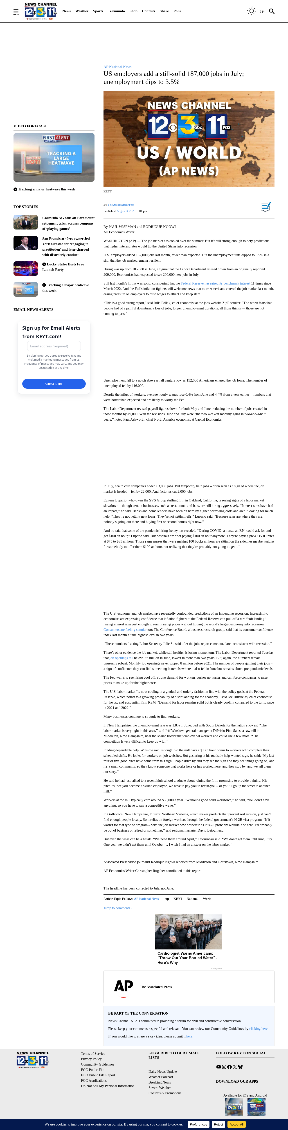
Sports (98, 11)
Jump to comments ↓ (118, 908)
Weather (81, 11)
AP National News (146, 898)
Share (164, 11)
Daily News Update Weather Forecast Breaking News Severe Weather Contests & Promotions (164, 1082)
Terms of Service (93, 1053)
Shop (133, 11)
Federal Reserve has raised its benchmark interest (215, 283)
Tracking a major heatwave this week (46, 189)
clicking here (258, 1029)
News (66, 11)
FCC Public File (92, 1070)
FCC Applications (94, 1080)
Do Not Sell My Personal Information (108, 1086)
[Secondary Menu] (19, 11)
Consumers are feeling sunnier (125, 629)
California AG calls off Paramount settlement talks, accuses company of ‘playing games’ (68, 223)
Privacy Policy (91, 1059)
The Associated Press (121, 204)
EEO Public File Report (98, 1075)
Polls (177, 11)
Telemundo (116, 11)
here (189, 1036)
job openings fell (121, 658)
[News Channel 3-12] (41, 11)
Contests (148, 11)
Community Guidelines (97, 1064)
